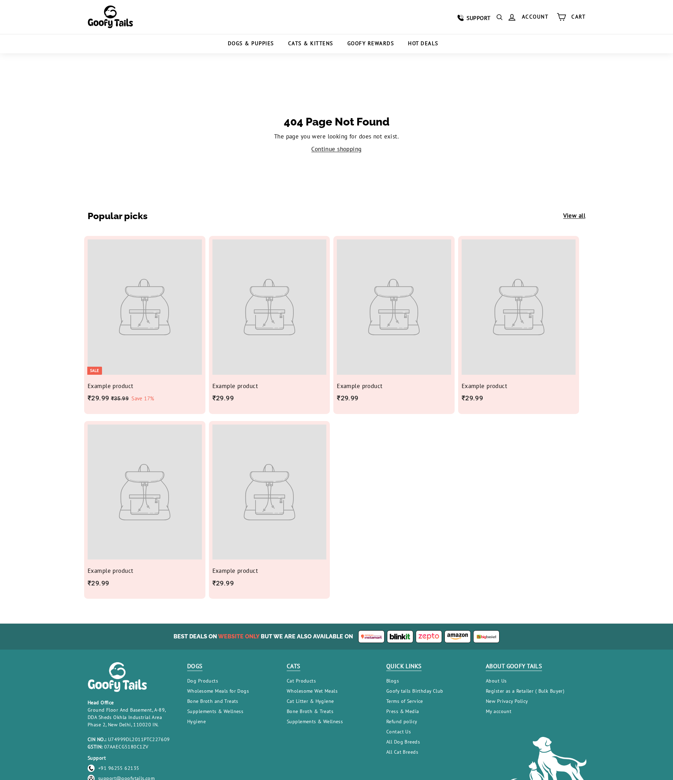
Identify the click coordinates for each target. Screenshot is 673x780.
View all (574, 215)
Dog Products (202, 681)
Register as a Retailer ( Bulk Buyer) (525, 691)
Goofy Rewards (370, 43)
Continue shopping (336, 149)
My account (498, 711)
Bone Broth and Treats (212, 701)
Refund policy (401, 721)
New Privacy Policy (507, 701)
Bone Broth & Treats (310, 711)
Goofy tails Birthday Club (414, 691)
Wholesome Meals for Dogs (218, 691)
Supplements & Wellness (215, 711)
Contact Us (398, 731)
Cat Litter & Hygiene (310, 701)
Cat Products (301, 681)
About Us (496, 681)
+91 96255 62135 (118, 768)
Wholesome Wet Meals (312, 691)
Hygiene (196, 721)
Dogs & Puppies (251, 43)
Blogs (392, 681)
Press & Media (402, 711)
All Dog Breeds (403, 742)
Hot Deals (423, 43)
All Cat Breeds (402, 752)
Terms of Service (404, 701)
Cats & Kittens (310, 43)
